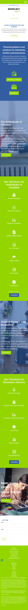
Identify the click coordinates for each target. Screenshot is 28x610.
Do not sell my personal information (18, 592)
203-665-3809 (15, 18)
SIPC (23, 597)
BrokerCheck (23, 577)
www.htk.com (21, 598)
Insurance (14, 568)
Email (2, 529)
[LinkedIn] (13, 15)
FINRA (21, 597)
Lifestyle (14, 572)
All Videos (14, 575)
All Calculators (14, 576)
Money (14, 571)
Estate (14, 567)
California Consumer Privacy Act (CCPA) (8, 591)
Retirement (14, 564)
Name (2, 522)
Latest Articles (14, 573)
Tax (14, 570)
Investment (14, 566)
